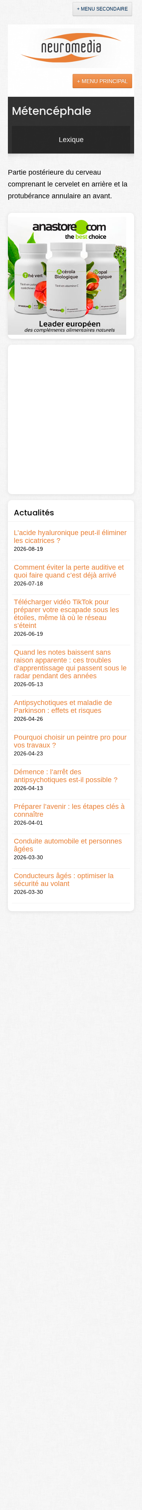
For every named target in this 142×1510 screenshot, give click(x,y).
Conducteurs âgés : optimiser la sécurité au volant (64, 880)
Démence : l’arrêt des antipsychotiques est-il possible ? (66, 776)
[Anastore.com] (67, 275)
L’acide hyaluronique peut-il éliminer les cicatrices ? (70, 537)
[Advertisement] (71, 419)
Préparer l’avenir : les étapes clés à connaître (69, 810)
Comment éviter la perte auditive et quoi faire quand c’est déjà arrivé (69, 571)
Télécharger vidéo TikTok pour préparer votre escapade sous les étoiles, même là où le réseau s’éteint (66, 613)
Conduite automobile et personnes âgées (68, 845)
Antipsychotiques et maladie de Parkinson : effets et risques (63, 706)
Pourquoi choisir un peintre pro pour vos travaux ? (70, 741)
